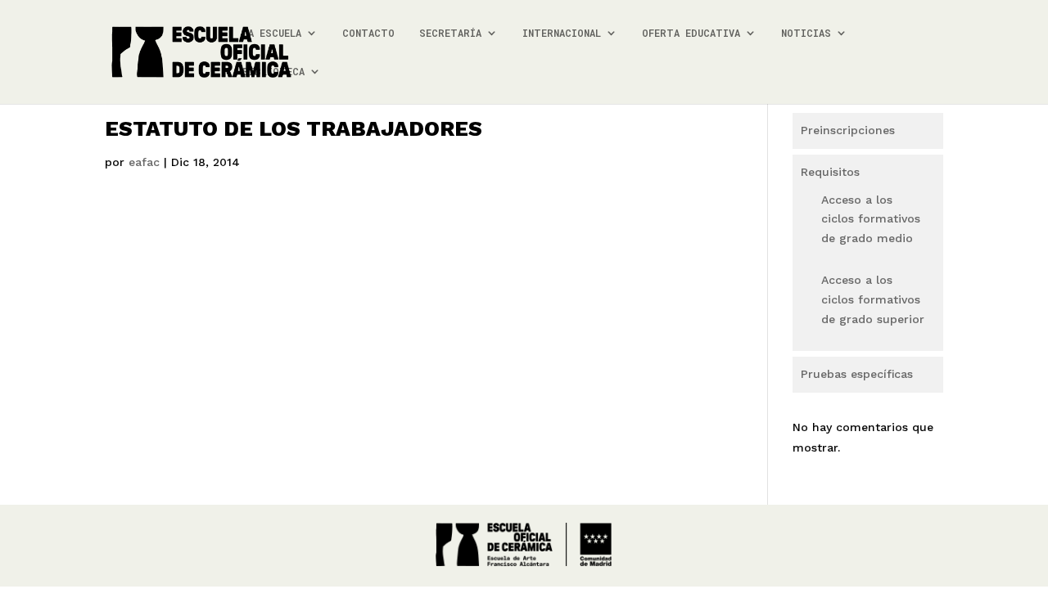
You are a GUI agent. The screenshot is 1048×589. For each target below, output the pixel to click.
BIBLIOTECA (273, 71)
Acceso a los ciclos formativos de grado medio (870, 219)
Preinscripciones (848, 130)
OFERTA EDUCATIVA (691, 33)
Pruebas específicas (857, 373)
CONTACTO (368, 33)
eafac (144, 162)
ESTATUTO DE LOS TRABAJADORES (293, 128)
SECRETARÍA (450, 33)
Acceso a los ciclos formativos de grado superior (872, 299)
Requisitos (830, 171)
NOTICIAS (806, 33)
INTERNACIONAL (561, 33)
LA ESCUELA (271, 33)
